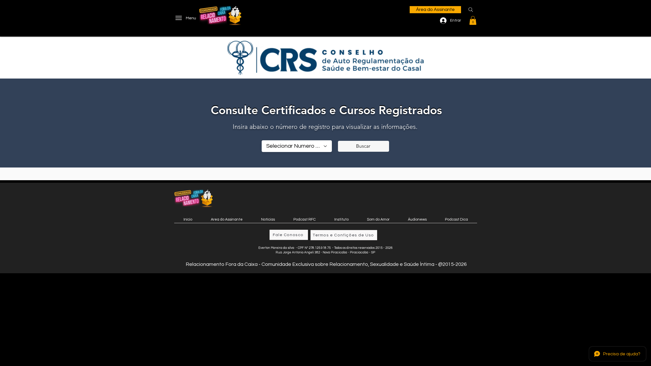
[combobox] (297, 146)
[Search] (470, 9)
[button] (473, 20)
